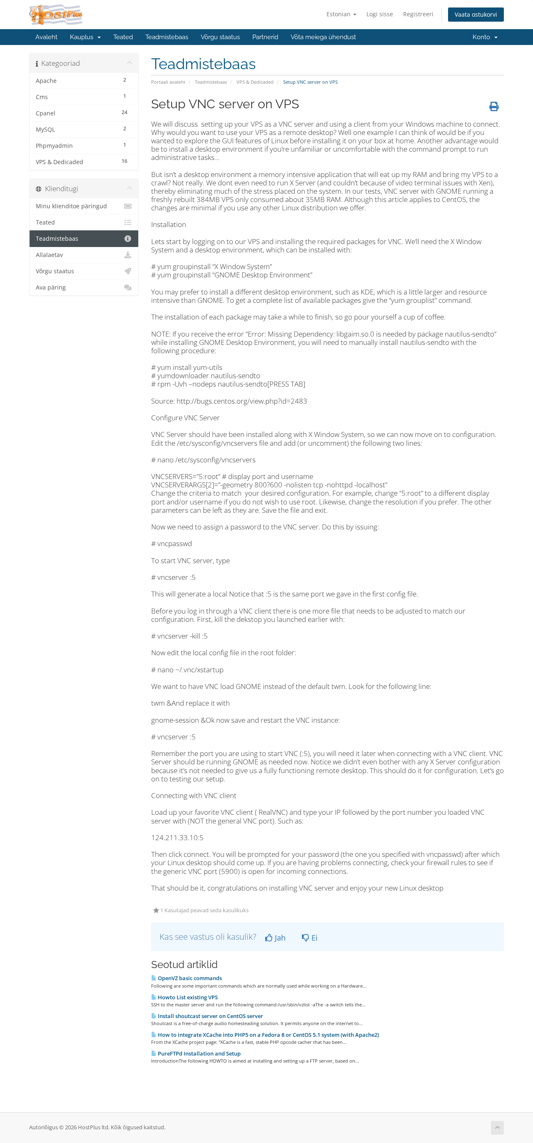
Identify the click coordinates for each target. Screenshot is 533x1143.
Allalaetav (49, 255)
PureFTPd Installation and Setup (199, 1053)
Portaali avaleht (168, 82)
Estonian (339, 14)
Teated (123, 37)
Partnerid (265, 37)
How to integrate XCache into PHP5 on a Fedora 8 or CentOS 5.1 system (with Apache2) (268, 1034)
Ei (313, 938)
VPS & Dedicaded (255, 82)
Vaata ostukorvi (476, 14)
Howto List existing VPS (187, 997)
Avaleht (46, 37)
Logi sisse (379, 14)
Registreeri (418, 14)
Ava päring (51, 287)
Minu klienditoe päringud (71, 206)
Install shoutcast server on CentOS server (210, 1016)
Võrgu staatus (220, 37)
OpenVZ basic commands (189, 978)
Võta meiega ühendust (323, 37)
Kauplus (83, 37)
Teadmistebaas (166, 37)
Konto (483, 37)
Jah (279, 938)
